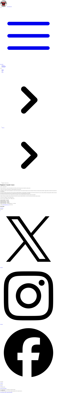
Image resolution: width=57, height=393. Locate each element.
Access (3, 70)
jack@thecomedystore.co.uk (5, 204)
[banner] (6, 6)
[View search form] (0, 7)
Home (2, 72)
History (3, 69)
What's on (3, 65)
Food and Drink (4, 66)
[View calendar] (1, 7)
